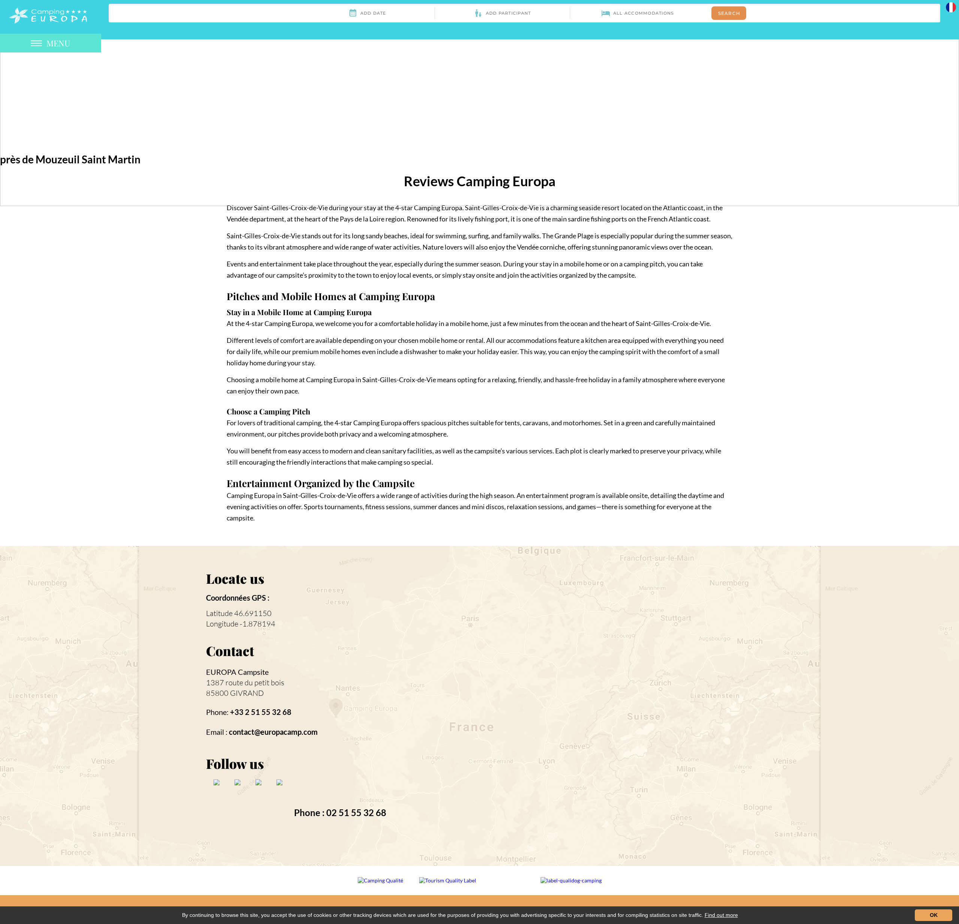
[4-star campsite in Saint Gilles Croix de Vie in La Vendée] (48, 15)
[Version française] (951, 6)
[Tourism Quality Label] (448, 885)
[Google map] (613, 705)
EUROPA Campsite (237, 671)
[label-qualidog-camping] (571, 885)
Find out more (721, 915)
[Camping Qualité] (381, 885)
